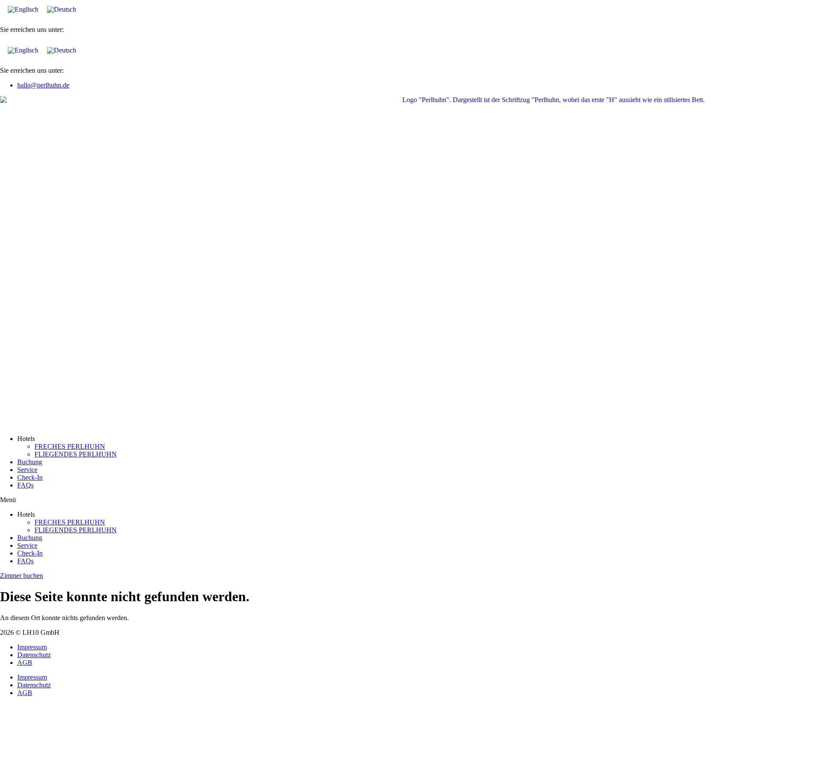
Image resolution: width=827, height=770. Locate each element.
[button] (413, 500)
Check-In (30, 477)
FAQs (25, 485)
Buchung (29, 462)
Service (27, 469)
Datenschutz (34, 654)
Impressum (32, 647)
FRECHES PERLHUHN (69, 446)
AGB (24, 662)
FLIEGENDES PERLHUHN (75, 454)
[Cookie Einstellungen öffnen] (64, 766)
